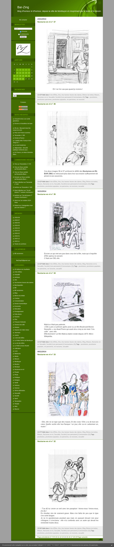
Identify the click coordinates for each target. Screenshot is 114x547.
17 (17, 75)
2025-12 (17, 238)
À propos (23, 102)
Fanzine (17, 316)
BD (15, 287)
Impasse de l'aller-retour (22, 330)
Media (16, 356)
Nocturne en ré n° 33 (46, 354)
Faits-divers (18, 314)
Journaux (17, 332)
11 (20, 72)
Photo (16, 374)
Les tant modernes (20, 145)
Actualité (17, 274)
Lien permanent (66, 97)
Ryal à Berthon (19, 182)
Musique (17, 366)
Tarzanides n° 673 (25, 164)
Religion (17, 380)
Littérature (18, 348)
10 (17, 72)
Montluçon (18, 361)
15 (67, 537)
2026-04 (17, 228)
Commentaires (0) (78, 97)
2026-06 (17, 222)
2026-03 (17, 230)
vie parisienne (71, 99)
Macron (17, 409)
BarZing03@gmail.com (23, 260)
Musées (17, 364)
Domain (17, 177)
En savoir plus (93, 545)
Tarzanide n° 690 (20, 135)
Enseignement (19, 311)
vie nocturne (80, 99)
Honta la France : (20, 138)
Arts (16, 280)
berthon (17, 187)
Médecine (18, 353)
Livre (16, 351)
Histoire (17, 327)
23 (14, 78)
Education (18, 309)
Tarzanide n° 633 (27, 187)
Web (16, 406)
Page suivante (82, 537)
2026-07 (17, 220)
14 (29, 72)
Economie (18, 306)
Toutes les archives (20, 244)
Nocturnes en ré (19, 369)
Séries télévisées (20, 390)
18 (20, 75)
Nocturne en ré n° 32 (46, 441)
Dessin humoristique (21, 303)
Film (16, 319)
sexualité (81, 186)
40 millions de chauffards (22, 269)
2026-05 (17, 225)
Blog (16, 293)
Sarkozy (17, 385)
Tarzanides (18, 401)
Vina (16, 164)
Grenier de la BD (20, 324)
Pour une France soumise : (23, 132)
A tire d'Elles (18, 272)
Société (17, 395)
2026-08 (17, 217)
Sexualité (17, 393)
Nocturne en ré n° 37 (46, 22)
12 (23, 72)
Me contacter (23, 20)
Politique (17, 377)
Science (17, 388)
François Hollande (20, 322)
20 (26, 75)
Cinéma (17, 298)
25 (20, 78)
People (17, 372)
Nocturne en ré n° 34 (46, 273)
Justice (17, 335)
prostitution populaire (59, 99)
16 (14, 75)
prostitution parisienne (44, 99)
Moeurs (17, 359)
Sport (16, 398)
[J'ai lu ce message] (112, 545)
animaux (17, 277)
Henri (16, 200)
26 (23, 78)
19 (23, 75)
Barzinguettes (19, 285)
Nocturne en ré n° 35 (46, 194)
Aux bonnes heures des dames (24, 282)
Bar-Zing (23, 7)
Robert (17, 205)
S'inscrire (24, 31)
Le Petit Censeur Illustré (22, 345)
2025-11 (17, 241)
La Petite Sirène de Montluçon (24, 340)
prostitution (93, 97)
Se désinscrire (24, 34)
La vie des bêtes (19, 343)
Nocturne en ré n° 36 (46, 104)
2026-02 (17, 233)
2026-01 (17, 236)
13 (26, 72)
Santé (16, 382)
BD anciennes (19, 253)
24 (17, 78)
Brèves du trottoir (20, 295)
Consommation (19, 301)
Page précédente (43, 537)
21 (29, 75)
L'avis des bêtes (19, 338)
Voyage (17, 403)
